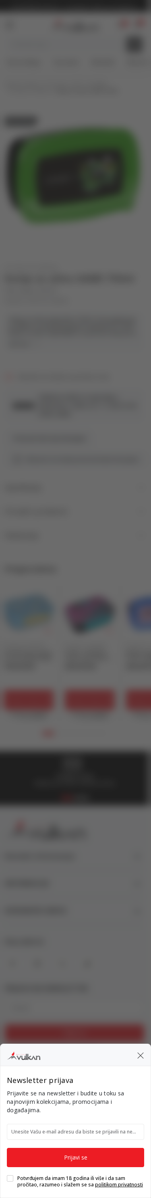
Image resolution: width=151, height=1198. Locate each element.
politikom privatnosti (119, 1184)
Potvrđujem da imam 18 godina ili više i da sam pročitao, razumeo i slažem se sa (80, 1181)
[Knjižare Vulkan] (23, 1054)
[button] (141, 1055)
